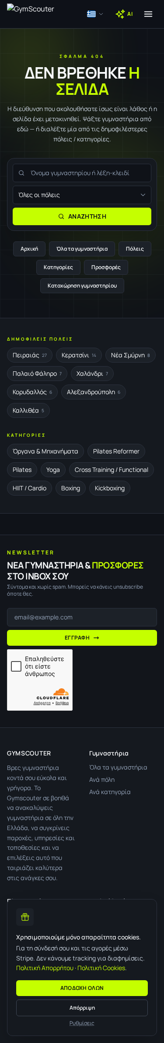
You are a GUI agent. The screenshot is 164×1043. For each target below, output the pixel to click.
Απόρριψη (82, 1007)
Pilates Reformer (116, 451)
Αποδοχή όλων (82, 988)
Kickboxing (110, 488)
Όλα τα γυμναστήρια (82, 248)
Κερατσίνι (79, 355)
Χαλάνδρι (92, 373)
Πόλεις (135, 248)
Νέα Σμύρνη (130, 355)
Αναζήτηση (87, 216)
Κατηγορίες (58, 267)
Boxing (70, 488)
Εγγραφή (77, 637)
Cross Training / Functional (111, 469)
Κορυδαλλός (32, 392)
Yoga (53, 469)
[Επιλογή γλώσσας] (95, 14)
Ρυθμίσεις (82, 1023)
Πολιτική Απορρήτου (44, 968)
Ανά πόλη (102, 779)
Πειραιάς (30, 355)
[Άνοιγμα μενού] (148, 14)
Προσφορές (106, 267)
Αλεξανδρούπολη (93, 392)
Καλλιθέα (28, 410)
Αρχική (29, 248)
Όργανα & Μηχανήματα (45, 451)
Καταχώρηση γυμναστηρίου (82, 285)
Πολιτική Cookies (101, 968)
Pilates (22, 469)
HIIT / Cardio (29, 488)
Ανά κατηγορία (110, 792)
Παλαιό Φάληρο (37, 373)
